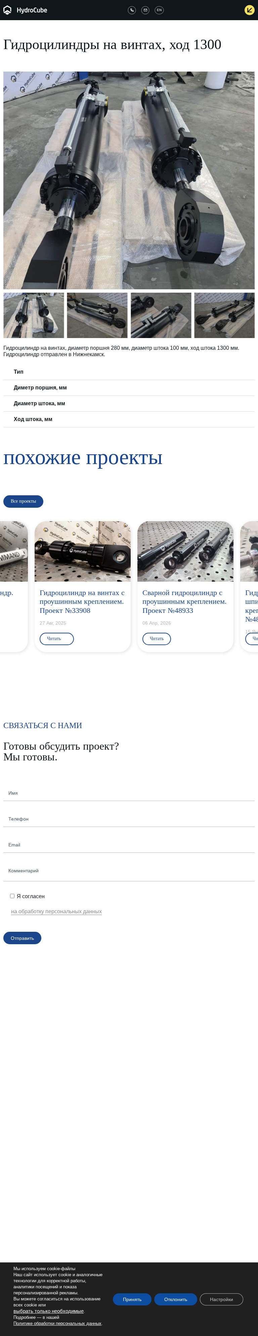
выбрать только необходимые (48, 1311)
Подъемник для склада (151, 1084)
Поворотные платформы (27, 1061)
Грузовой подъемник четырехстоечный (166, 1107)
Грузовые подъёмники (150, 1054)
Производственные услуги (154, 1172)
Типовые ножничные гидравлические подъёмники (176, 1129)
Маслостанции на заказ (26, 1164)
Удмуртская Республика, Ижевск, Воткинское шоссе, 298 (56, 1257)
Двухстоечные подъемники (155, 1114)
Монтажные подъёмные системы (35, 1179)
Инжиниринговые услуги (150, 1137)
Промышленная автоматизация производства (173, 1179)
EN (159, 10)
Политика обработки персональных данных (45, 1229)
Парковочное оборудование (26, 1035)
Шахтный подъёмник (149, 1092)
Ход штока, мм (33, 419)
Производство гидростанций (30, 1149)
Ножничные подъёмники (152, 1077)
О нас (8, 1214)
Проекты (137, 1229)
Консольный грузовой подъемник (160, 1061)
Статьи (136, 1214)
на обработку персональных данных (56, 911)
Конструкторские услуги (151, 1149)
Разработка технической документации (167, 1187)
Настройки (221, 1299)
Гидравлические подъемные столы (162, 1047)
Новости (137, 1222)
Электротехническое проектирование (165, 1195)
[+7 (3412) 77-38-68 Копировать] (132, 10)
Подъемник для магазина (153, 1099)
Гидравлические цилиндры (29, 1157)
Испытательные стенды (26, 1187)
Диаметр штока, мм (39, 403)
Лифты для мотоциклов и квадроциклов (41, 1054)
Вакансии (12, 1222)
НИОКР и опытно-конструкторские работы (169, 1157)
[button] (9, 180)
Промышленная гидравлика (26, 1137)
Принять (132, 1299)
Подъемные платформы (152, 1069)
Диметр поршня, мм (40, 387)
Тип (19, 372)
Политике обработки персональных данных (57, 1323)
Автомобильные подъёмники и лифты (39, 1047)
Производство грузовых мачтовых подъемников (174, 1122)
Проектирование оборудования (159, 1164)
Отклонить (175, 1299)
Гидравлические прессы (26, 1172)
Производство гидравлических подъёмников (166, 1035)
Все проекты (141, 1237)
